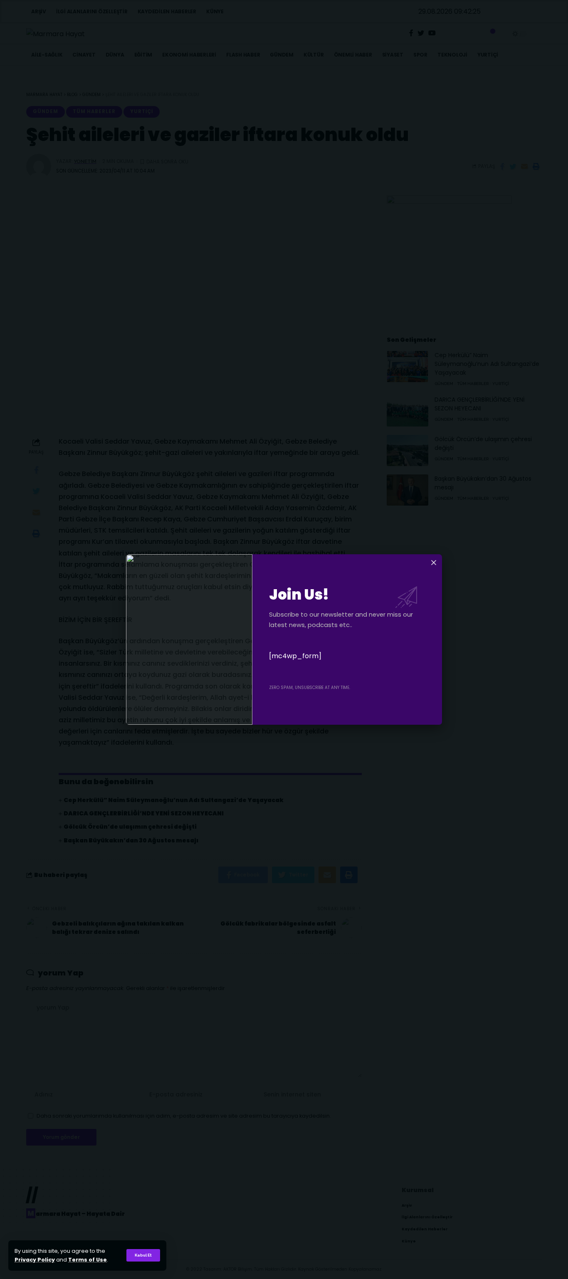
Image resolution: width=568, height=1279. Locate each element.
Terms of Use (87, 1259)
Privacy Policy (35, 1259)
